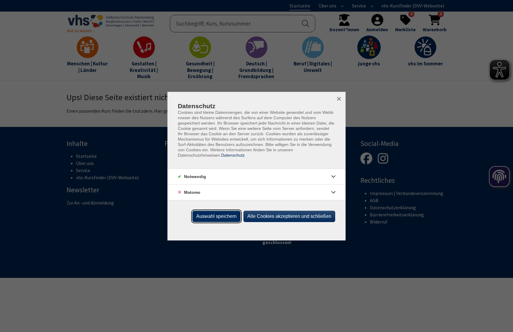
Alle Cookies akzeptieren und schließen (289, 216)
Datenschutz (233, 155)
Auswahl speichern (216, 216)
